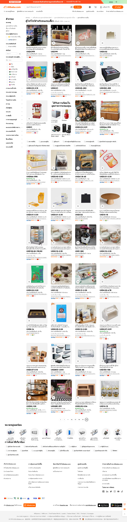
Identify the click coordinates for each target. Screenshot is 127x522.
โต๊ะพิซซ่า (115, 450)
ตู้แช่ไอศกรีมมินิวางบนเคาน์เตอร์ (82, 450)
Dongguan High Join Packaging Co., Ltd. (61, 180)
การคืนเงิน (81, 478)
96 (71, 419)
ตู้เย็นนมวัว (56, 141)
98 (79, 419)
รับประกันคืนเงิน (33, 471)
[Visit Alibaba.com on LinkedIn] (107, 491)
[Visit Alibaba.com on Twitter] (111, 491)
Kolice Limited (79, 255)
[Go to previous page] (60, 419)
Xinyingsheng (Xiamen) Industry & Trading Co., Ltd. (85, 296)
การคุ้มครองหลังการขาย (35, 478)
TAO (78, 513)
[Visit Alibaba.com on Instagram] (115, 491)
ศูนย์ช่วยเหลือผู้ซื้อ (83, 468)
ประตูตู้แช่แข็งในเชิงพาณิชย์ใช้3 (62, 145)
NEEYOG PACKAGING (106, 55)
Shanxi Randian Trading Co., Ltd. (84, 180)
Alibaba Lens (10, 505)
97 (75, 419)
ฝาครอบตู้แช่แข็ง (90, 141)
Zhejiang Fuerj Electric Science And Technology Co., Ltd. (85, 373)
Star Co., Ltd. (103, 337)
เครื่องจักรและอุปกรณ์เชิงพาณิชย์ (42, 17)
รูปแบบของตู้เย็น (45, 141)
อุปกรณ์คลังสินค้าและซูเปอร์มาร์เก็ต (64, 17)
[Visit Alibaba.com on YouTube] (118, 491)
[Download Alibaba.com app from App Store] (103, 505)
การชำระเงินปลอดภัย (34, 468)
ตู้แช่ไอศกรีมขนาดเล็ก (13, 454)
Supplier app (64, 505)
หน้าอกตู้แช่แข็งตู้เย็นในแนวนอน (73, 141)
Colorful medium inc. (32, 131)
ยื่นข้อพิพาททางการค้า (84, 475)
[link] (124, 504)
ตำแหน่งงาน (7, 478)
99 (82, 419)
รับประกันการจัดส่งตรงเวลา (36, 475)
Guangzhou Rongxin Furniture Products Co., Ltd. (61, 410)
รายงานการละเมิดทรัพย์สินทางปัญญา (86, 482)
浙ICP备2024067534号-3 (111, 519)
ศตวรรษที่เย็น (32, 141)
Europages (90, 513)
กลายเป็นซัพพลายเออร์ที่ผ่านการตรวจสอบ (111, 479)
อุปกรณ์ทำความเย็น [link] (83, 17)
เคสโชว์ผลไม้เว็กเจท (81, 145)
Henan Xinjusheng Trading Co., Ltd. (85, 94)
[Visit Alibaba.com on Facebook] (103, 491)
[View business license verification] (80, 519)
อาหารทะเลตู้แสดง (12, 450)
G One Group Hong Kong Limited (109, 132)
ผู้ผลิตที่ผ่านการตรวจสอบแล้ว (61, 468)
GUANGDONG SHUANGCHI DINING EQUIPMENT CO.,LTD (37, 257)
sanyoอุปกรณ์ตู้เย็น (38, 450)
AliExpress (37, 513)
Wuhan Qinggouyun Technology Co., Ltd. (37, 55)
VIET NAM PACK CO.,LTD (82, 411)
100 (87, 419)
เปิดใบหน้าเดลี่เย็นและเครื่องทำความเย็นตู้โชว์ (54, 446)
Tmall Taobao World (54, 513)
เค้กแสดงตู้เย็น (51, 450)
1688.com (44, 513)
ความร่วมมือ (105, 483)
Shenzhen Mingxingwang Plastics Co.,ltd (61, 335)
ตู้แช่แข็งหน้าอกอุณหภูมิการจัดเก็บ (108, 141)
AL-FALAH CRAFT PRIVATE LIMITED (110, 218)
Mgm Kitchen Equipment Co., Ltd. (60, 373)
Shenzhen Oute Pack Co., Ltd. (34, 92)
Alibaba (28, 17)
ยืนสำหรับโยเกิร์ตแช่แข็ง (31, 446)
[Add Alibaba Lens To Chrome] (29, 505)
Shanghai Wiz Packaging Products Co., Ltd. (110, 180)
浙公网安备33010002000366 (94, 519)
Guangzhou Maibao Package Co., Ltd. (61, 94)
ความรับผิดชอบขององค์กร (11, 475)
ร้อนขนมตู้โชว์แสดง (96, 145)
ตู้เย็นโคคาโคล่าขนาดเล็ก (14, 446)
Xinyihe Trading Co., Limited (83, 131)
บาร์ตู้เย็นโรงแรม (104, 446)
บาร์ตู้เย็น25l (74, 446)
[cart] (95, 7)
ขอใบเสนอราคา (57, 471)
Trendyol (83, 513)
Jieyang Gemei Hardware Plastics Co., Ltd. (61, 296)
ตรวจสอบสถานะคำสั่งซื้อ (109, 475)
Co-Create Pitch (8, 471)
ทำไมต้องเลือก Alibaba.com (11, 468)
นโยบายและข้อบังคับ (34, 487)
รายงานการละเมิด (83, 487)
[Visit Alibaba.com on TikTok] (122, 491)
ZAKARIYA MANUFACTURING (108, 410)
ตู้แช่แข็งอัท (25, 450)
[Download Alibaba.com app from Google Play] (117, 505)
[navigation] (14, 219)
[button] (71, 7)
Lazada (64, 513)
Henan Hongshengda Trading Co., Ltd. (110, 92)
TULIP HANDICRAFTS (32, 333)
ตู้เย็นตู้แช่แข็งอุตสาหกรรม (88, 446)
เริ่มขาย (104, 471)
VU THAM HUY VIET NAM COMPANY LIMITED (110, 255)
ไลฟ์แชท (80, 471)
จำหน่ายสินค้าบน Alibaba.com (111, 468)
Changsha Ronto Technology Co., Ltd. (85, 55)
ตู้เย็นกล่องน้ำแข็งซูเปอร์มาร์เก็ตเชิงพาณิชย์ (39, 145)
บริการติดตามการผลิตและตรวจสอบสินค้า (38, 482)
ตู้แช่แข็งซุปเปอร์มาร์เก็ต (101, 450)
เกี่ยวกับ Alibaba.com (10, 464)
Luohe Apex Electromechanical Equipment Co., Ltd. (61, 55)
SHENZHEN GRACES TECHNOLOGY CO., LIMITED (37, 294)
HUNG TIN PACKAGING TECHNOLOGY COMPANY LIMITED (37, 373)
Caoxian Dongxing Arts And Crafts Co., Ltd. (110, 296)
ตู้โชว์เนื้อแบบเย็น (64, 450)
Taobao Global (71, 513)
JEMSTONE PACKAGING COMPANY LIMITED (61, 255)
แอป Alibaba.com (91, 505)
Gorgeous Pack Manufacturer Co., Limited (85, 335)
